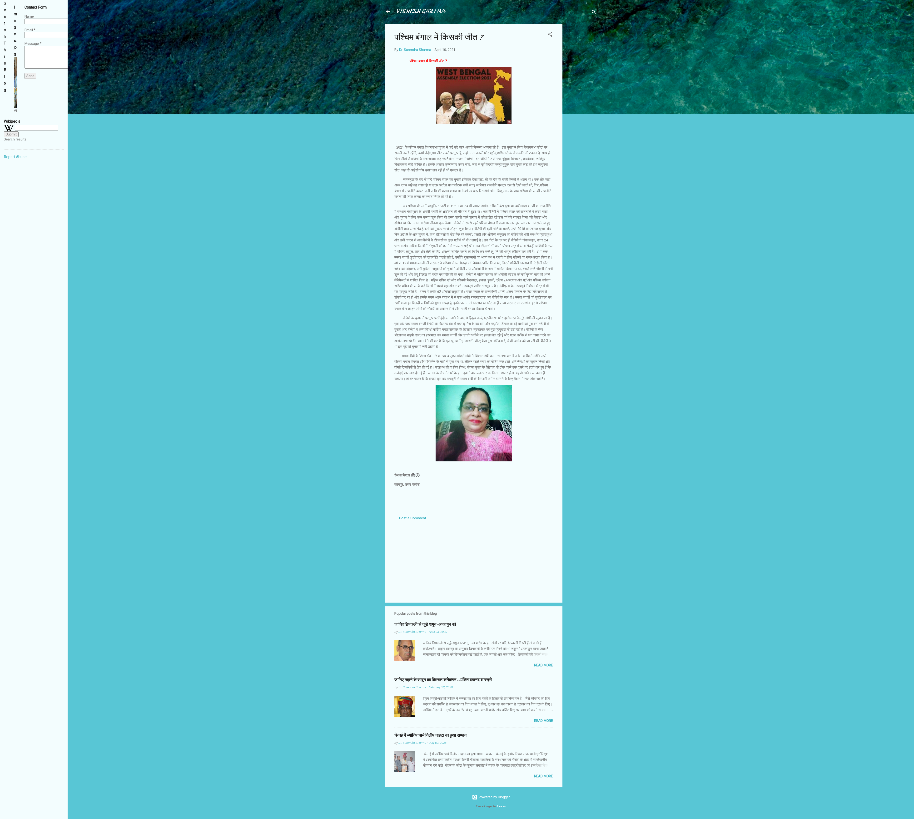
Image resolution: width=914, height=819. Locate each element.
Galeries (501, 806)
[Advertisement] (581, 95)
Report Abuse (15, 157)
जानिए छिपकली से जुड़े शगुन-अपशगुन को (425, 624)
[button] (550, 35)
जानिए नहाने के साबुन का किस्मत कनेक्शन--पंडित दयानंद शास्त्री (443, 680)
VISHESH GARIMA (420, 11)
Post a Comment (412, 518)
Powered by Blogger (494, 797)
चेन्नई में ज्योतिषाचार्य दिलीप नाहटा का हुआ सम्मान (430, 735)
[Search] (594, 13)
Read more (543, 665)
